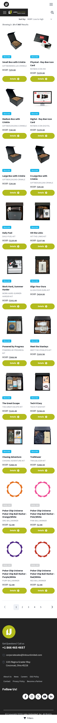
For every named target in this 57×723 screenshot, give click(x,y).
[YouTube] (45, 697)
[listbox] (41, 19)
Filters (30, 718)
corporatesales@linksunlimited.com (24, 655)
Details (13, 78)
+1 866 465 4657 (13, 647)
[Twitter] (38, 697)
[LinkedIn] (51, 697)
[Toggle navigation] (51, 4)
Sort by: (22, 19)
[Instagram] (32, 697)
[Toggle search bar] (52, 12)
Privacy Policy (19, 681)
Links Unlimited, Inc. (32, 714)
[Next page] (52, 607)
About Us (8, 676)
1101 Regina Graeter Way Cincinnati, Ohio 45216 (18, 664)
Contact (7, 681)
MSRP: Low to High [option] (35, 19)
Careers (24, 676)
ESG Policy (34, 676)
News (16, 676)
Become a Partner (34, 681)
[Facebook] (25, 697)
